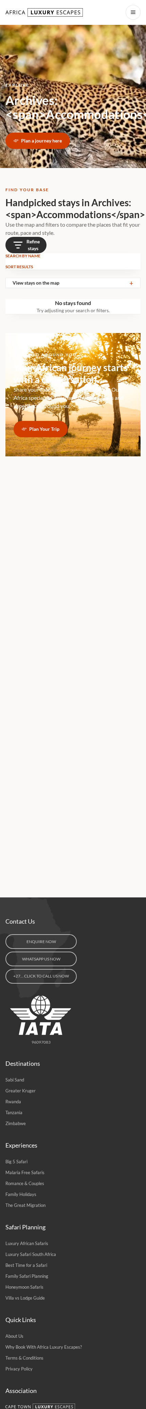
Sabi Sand (14, 1079)
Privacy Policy (19, 1369)
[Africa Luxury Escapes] (44, 12)
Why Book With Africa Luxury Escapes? (43, 1347)
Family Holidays (20, 1194)
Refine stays (33, 245)
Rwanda (13, 1101)
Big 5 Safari (16, 1161)
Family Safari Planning (26, 1276)
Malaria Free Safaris (24, 1172)
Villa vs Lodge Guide (25, 1298)
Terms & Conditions (24, 1358)
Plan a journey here (41, 140)
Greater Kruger (20, 1090)
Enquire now (41, 941)
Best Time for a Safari (26, 1265)
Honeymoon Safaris (24, 1287)
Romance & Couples (24, 1183)
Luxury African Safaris (26, 1243)
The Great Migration (25, 1205)
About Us (14, 1336)
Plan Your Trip (44, 429)
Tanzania (13, 1112)
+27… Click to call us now (41, 976)
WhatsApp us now (41, 958)
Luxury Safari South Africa (30, 1254)
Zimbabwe (15, 1123)
